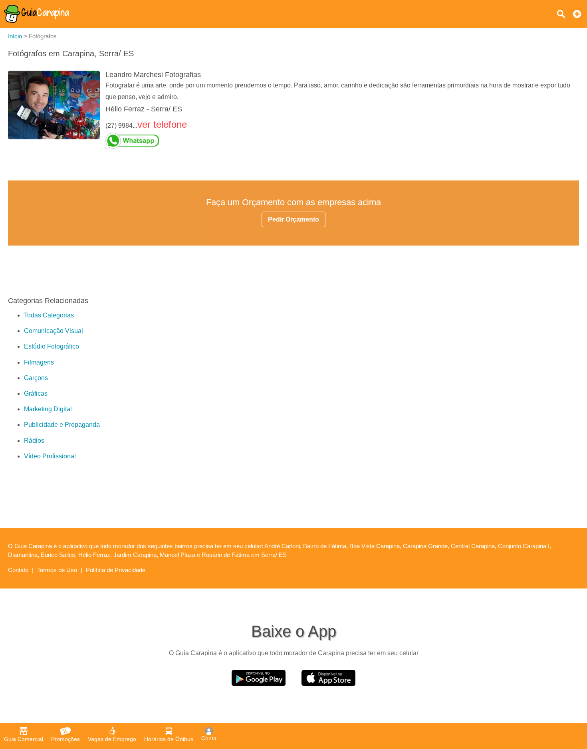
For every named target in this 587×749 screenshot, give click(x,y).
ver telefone (162, 124)
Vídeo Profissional (50, 456)
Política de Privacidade (115, 570)
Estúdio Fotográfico (51, 346)
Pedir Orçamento (293, 219)
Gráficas (36, 393)
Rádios (34, 440)
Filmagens (39, 362)
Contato (18, 570)
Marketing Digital (48, 409)
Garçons (36, 377)
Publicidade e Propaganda (62, 424)
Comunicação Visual (53, 330)
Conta (208, 738)
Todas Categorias (49, 315)
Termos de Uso (57, 570)
